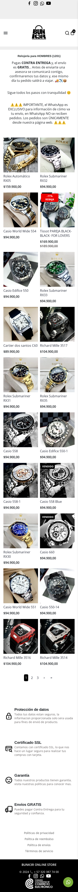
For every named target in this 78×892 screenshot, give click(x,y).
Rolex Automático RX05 (16, 178)
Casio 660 (47, 552)
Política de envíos (39, 845)
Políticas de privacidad (39, 833)
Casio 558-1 (12, 501)
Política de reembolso (39, 839)
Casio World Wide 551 (19, 607)
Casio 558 (10, 451)
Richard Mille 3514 (53, 657)
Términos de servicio (39, 851)
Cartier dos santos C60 (20, 345)
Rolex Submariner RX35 (53, 398)
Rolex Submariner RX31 (16, 398)
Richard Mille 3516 (17, 657)
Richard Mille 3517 (53, 345)
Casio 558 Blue (51, 501)
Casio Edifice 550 (15, 290)
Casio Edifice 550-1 (54, 451)
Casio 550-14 (49, 607)
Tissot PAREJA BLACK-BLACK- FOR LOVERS (56, 233)
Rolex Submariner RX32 (53, 178)
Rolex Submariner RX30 (16, 554)
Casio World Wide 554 (19, 231)
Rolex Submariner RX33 (53, 292)
